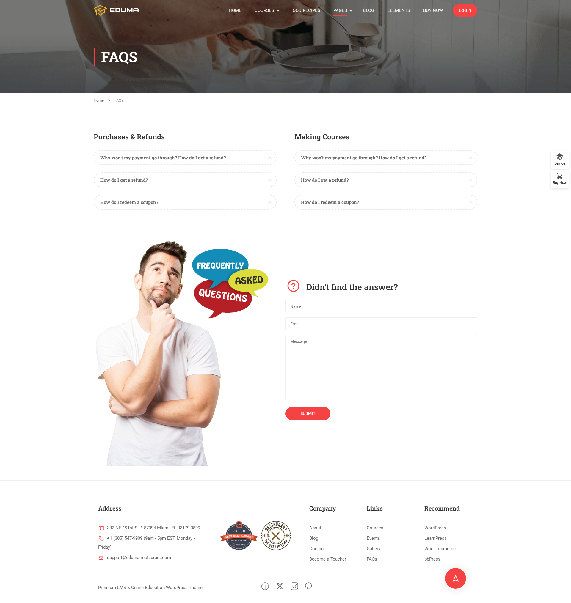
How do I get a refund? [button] (124, 180)
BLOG (368, 10)
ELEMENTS (398, 10)
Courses (375, 527)
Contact (317, 548)
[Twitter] (279, 588)
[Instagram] (294, 588)
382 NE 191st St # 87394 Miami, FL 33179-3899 (153, 527)
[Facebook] (265, 588)
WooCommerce (440, 548)
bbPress (432, 559)
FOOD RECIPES (305, 10)
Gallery (373, 548)
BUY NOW (433, 10)
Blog (313, 538)
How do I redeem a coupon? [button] (129, 202)
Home (99, 100)
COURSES (264, 10)
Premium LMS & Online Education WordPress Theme (150, 587)
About (315, 527)
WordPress (435, 527)
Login (465, 10)
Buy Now (560, 183)
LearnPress (435, 538)
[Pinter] (308, 588)
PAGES (340, 10)
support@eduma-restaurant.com (139, 557)
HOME (235, 10)
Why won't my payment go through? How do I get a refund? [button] (163, 157)
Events (373, 538)
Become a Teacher (327, 559)
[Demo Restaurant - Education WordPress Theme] (116, 10)
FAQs (372, 559)
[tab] (185, 157)
